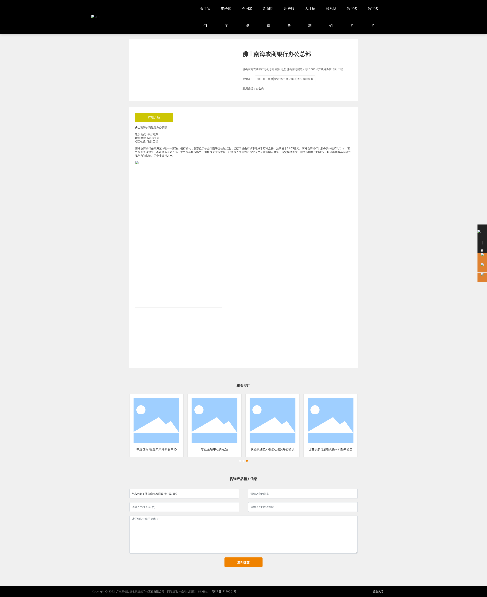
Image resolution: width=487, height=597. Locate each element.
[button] (240, 461)
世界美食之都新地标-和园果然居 (331, 449)
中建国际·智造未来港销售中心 (156, 449)
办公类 (260, 88)
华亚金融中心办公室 (214, 449)
